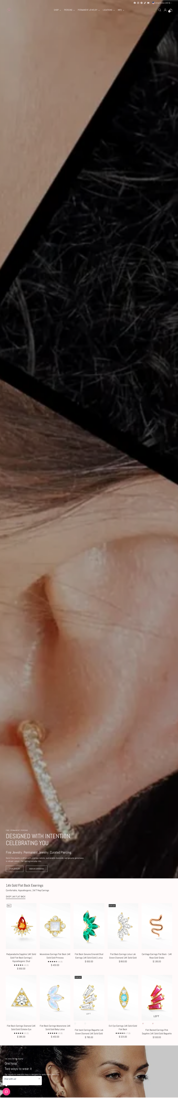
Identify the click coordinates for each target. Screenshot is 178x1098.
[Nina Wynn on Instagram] (138, 3)
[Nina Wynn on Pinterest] (141, 3)
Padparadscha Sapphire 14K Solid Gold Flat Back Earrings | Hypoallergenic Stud (21, 958)
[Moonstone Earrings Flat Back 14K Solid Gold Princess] (55, 926)
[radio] (78, 1023)
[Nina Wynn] (9, 10)
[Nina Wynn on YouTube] (148, 3)
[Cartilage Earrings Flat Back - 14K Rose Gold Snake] (157, 926)
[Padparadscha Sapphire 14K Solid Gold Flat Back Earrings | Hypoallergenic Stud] (21, 926)
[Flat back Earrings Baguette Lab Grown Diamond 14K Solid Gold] (89, 998)
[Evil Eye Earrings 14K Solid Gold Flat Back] (123, 998)
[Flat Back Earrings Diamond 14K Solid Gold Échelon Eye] (21, 998)
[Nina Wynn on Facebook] (135, 3)
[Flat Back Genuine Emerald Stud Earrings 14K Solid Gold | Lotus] (89, 926)
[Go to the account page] (165, 10)
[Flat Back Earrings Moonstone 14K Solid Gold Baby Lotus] (55, 998)
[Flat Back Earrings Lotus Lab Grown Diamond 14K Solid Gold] (123, 926)
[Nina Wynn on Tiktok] (145, 3)
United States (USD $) (162, 3)
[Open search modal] (159, 10)
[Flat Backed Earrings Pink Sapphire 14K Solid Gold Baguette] (157, 998)
